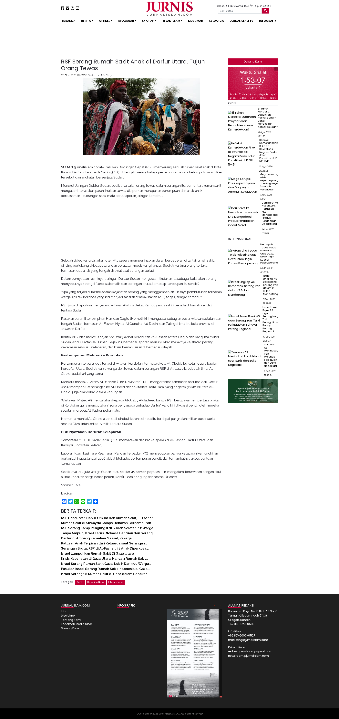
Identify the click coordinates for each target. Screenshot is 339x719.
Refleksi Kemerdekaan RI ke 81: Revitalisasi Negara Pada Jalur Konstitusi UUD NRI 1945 (268, 150)
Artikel (104, 21)
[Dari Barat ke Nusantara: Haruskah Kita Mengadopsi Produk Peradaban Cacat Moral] (244, 216)
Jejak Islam (171, 21)
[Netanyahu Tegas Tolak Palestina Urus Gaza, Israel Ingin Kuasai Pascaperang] (243, 257)
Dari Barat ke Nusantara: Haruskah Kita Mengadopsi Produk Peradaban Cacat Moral (270, 213)
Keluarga (216, 21)
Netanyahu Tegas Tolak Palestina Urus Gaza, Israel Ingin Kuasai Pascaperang (269, 253)
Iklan (64, 611)
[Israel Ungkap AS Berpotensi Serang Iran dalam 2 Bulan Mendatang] (245, 288)
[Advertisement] (49, 72)
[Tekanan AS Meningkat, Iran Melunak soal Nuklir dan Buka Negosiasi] (245, 358)
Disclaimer (68, 616)
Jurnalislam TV (241, 21)
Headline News (95, 582)
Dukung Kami (253, 61)
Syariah (148, 21)
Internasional (115, 582)
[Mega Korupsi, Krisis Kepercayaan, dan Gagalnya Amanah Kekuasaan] (243, 185)
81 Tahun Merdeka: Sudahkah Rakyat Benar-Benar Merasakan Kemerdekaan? (268, 118)
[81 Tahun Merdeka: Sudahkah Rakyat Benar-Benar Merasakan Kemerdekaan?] (242, 121)
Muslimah (195, 21)
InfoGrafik (267, 21)
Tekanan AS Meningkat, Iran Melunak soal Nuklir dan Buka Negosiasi (271, 355)
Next (219, 605)
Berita (86, 21)
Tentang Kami (71, 620)
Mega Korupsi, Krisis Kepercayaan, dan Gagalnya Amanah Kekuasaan (269, 181)
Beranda (68, 21)
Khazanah (126, 21)
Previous (215, 605)
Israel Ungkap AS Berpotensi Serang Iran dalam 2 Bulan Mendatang (270, 285)
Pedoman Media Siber (76, 624)
